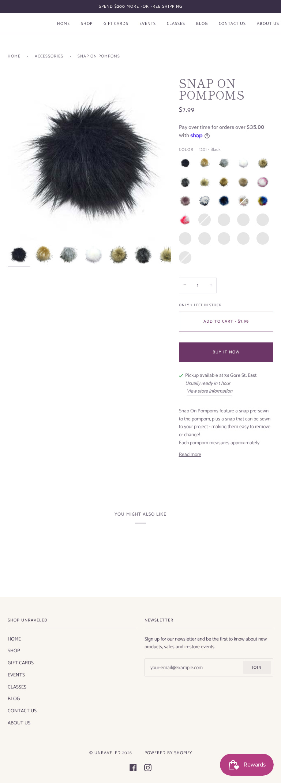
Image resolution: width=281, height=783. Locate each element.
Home (14, 56)
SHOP (14, 651)
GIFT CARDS (21, 663)
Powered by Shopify (168, 752)
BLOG (14, 699)
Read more (190, 455)
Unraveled (107, 752)
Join (257, 667)
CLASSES (17, 687)
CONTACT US (22, 711)
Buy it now (226, 352)
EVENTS (16, 675)
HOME (14, 639)
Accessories (49, 56)
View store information (209, 391)
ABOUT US (19, 723)
